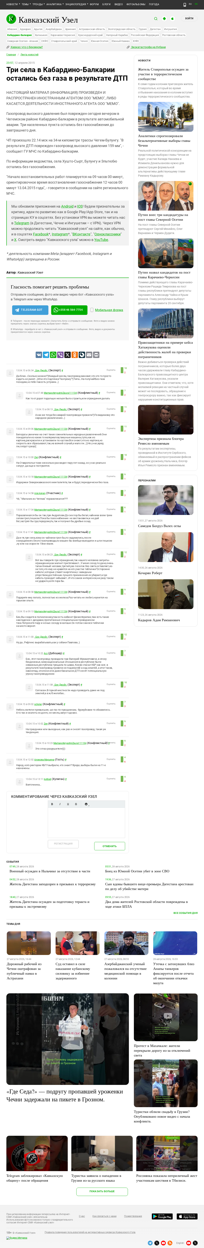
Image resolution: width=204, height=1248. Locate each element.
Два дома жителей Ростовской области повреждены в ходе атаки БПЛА (146, 904)
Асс (46, 653)
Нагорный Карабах (117, 35)
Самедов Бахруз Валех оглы (159, 525)
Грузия (143, 29)
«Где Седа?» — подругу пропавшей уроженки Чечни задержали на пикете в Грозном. (64, 1095)
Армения (70, 29)
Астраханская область (92, 29)
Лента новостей (29, 54)
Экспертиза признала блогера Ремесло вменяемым (161, 441)
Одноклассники (107, 234)
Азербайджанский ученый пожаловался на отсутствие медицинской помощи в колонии (125, 970)
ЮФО (136, 41)
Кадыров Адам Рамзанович (159, 619)
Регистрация (63, 843)
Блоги (106, 4)
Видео (119, 4)
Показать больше (102, 1191)
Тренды (37, 4)
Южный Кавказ (121, 41)
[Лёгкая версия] (184, 5)
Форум (94, 4)
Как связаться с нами (104, 1216)
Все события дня (186, 912)
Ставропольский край (64, 41)
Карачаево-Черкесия (63, 35)
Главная (11, 54)
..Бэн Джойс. (41, 370)
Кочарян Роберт (150, 572)
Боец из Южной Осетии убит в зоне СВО (137, 871)
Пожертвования (133, 1216)
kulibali (47, 779)
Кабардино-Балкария (19, 35)
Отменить (110, 846)
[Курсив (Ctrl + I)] (60, 804)
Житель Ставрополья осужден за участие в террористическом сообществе (163, 74)
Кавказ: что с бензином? (26, 47)
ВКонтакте (81, 234)
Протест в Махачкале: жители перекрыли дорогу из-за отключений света (162, 1050)
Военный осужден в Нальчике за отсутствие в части (50, 871)
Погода (154, 4)
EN (196, 4)
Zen (36, 457)
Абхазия (12, 29)
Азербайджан (54, 29)
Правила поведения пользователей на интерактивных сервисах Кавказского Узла (90, 1232)
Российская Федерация (145, 35)
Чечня (84, 41)
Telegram (21, 223)
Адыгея (38, 29)
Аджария (25, 29)
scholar (38, 704)
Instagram (60, 234)
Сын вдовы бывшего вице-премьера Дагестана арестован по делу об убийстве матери (149, 886)
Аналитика (54, 4)
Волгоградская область (121, 29)
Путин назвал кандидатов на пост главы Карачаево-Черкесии (164, 274)
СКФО (44, 41)
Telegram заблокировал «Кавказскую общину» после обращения (34, 1178)
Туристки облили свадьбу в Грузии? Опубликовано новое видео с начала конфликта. (162, 1116)
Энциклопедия (75, 4)
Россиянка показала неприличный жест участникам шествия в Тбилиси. (166, 1178)
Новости (12, 4)
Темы (25, 4)
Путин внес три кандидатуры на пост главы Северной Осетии (163, 217)
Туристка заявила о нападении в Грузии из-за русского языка (96, 1178)
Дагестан (155, 29)
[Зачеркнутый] (76, 804)
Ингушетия (170, 29)
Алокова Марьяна (44, 759)
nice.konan (40, 493)
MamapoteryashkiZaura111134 (60, 393)
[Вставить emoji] (86, 804)
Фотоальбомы (136, 4)
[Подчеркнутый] (68, 804)
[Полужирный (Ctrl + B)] (52, 804)
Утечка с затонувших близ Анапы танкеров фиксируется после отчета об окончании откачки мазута (173, 973)
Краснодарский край (90, 35)
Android (67, 206)
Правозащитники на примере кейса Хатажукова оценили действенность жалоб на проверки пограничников (165, 349)
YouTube (101, 240)
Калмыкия (41, 35)
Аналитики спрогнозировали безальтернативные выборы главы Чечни (164, 140)
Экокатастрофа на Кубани (148, 47)
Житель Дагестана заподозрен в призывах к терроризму (53, 883)
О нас (82, 1216)
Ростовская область (174, 35)
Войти (189, 18)
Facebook (41, 234)
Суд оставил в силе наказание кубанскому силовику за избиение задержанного (73, 970)
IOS (80, 206)
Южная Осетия (99, 41)
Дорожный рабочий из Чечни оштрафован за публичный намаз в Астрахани (24, 970)
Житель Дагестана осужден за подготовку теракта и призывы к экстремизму (49, 904)
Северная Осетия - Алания (22, 41)
